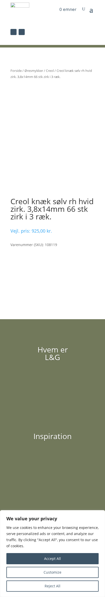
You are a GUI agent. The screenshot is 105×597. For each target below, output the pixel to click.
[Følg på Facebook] (13, 32)
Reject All (52, 586)
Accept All (52, 558)
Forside (16, 70)
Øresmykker (33, 70)
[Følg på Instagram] (22, 32)
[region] (52, 553)
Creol (50, 70)
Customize (52, 572)
